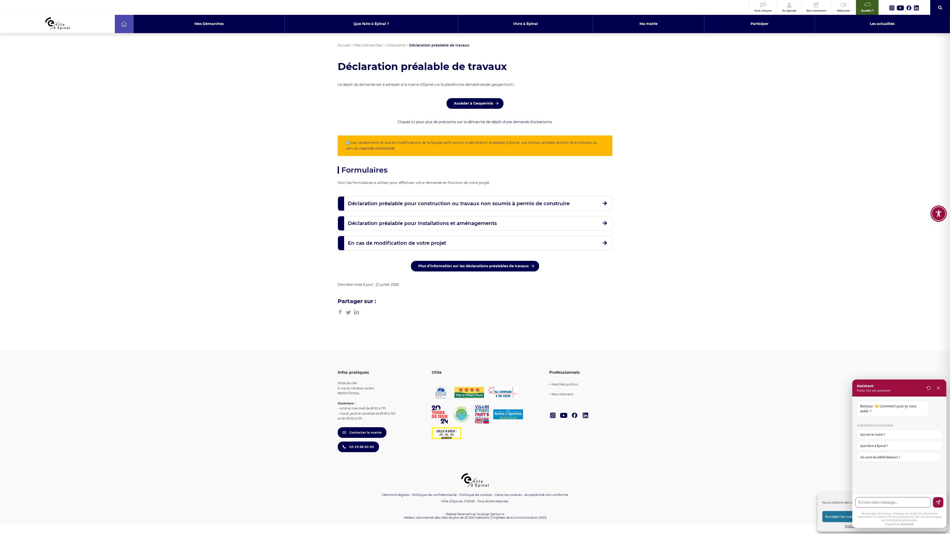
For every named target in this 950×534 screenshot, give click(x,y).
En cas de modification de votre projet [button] (397, 243)
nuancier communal (376, 148)
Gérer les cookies (508, 495)
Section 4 (497, 514)
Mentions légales (395, 495)
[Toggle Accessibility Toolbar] (938, 213)
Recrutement (562, 394)
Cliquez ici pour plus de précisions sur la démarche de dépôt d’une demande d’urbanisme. (475, 122)
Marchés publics (565, 384)
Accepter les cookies (842, 516)
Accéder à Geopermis (473, 103)
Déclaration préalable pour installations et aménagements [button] (422, 223)
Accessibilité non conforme (546, 495)
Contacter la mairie (364, 432)
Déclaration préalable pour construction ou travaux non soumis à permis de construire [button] (459, 203)
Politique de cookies (475, 495)
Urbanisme (395, 45)
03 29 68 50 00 (361, 447)
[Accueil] (124, 24)
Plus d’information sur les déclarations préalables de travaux (473, 266)
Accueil (344, 45)
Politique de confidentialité (434, 495)
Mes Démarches (368, 45)
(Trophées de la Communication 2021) (518, 517)
